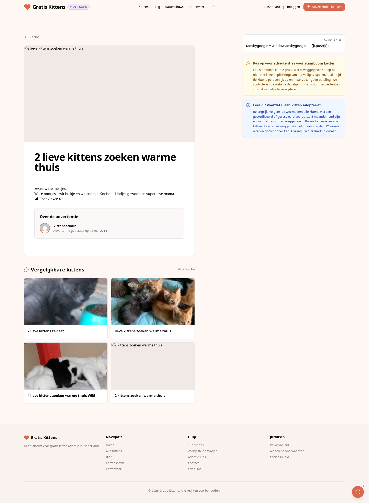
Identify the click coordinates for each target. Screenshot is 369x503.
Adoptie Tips (197, 457)
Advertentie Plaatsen (327, 7)
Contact (193, 463)
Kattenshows (174, 7)
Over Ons (194, 469)
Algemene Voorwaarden (287, 451)
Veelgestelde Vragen (202, 451)
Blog (157, 7)
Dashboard (272, 7)
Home (110, 445)
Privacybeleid (279, 445)
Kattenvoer (196, 7)
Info (212, 7)
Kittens (144, 7)
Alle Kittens (114, 451)
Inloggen (293, 7)
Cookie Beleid (279, 457)
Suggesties (196, 445)
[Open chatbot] (358, 492)
